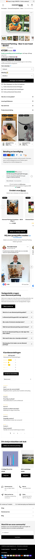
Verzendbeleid (4, 552)
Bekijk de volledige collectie (17, 231)
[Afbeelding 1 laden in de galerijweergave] (4, 38)
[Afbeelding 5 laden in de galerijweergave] (27, 38)
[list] (17, 130)
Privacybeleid (13, 549)
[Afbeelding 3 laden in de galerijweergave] (15, 38)
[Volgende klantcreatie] (31, 266)
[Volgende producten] (32, 206)
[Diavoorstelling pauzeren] (33, 1)
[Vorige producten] (2, 206)
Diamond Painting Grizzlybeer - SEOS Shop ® (12, 220)
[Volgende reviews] (32, 176)
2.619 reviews (22, 184)
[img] (5, 385)
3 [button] (17, 433)
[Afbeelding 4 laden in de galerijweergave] (21, 38)
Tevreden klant (12, 247)
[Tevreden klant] (15, 268)
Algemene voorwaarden (22, 549)
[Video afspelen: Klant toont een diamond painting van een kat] (26, 127)
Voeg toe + (6, 475)
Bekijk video (5, 139)
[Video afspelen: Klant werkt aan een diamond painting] (9, 127)
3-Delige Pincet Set (6, 469)
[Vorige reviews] (3, 176)
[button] (3, 5)
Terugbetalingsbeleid (5, 549)
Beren (22, 8)
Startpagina (4, 8)
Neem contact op (8, 306)
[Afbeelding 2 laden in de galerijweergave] (9, 38)
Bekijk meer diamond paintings (12, 445)
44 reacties (25, 284)
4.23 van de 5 (11, 355)
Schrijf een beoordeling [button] (11, 373)
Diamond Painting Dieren (13, 8)
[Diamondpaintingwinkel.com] (17, 5)
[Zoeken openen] (28, 5)
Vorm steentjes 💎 (6, 66)
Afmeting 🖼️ (4, 72)
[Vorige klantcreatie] (3, 266)
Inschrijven (17, 537)
